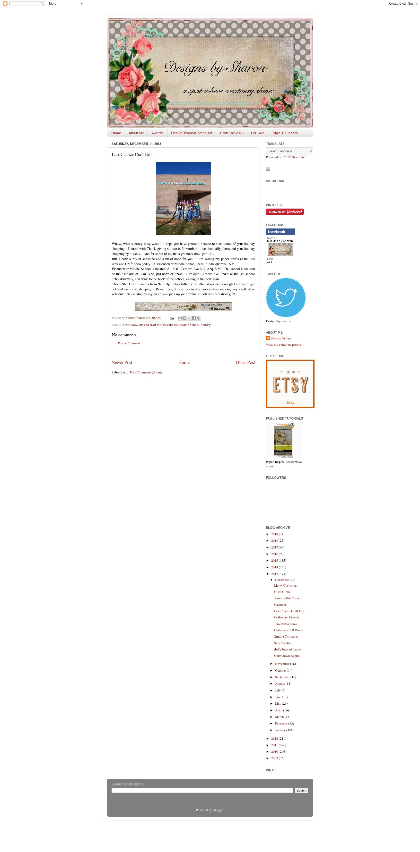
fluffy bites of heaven (288, 649)
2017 (275, 547)
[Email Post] (171, 317)
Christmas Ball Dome (288, 630)
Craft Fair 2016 (232, 133)
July (278, 690)
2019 (275, 534)
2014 (275, 567)
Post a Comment (129, 343)
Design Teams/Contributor (191, 133)
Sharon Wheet (281, 338)
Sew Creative (283, 643)
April (279, 710)
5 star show (129, 324)
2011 (275, 745)
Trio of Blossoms (285, 624)
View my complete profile (283, 344)
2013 (275, 574)
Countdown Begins (287, 655)
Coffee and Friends (286, 617)
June (278, 697)
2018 (275, 540)
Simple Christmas (286, 636)
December (282, 579)
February (281, 723)
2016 (275, 554)
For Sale (257, 133)
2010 (275, 751)
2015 (275, 560)
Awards (157, 133)
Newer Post (122, 362)
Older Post (245, 362)
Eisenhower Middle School (181, 324)
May (278, 703)
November (282, 663)
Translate (298, 157)
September (282, 677)
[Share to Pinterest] (198, 318)
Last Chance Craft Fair (289, 611)
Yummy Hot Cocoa (287, 598)
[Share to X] (189, 318)
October (281, 670)
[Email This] (180, 318)
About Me (136, 133)
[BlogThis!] (184, 318)
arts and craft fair (150, 324)
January (280, 730)
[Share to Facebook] (194, 318)
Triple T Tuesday (285, 133)
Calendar (280, 604)
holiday (206, 324)
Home (116, 133)
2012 (275, 738)
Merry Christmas (285, 585)
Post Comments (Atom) (146, 372)
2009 (275, 758)
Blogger (218, 810)
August (280, 683)
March (280, 717)
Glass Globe (282, 592)
